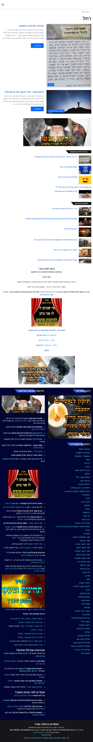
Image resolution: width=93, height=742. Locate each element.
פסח (88, 579)
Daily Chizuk (84, 449)
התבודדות (86, 495)
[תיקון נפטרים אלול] (85, 232)
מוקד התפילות (60, 738)
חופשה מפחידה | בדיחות (68, 167)
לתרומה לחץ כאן (38, 732)
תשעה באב (85, 653)
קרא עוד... (37, 46)
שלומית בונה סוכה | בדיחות (67, 177)
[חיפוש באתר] (90, 5)
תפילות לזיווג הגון (38, 429)
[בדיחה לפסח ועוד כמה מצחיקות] (85, 194)
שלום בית (86, 614)
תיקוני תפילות (84, 625)
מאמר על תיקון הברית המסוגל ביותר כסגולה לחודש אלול (57, 260)
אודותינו (27, 738)
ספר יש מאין (85, 540)
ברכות (87, 467)
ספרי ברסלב (85, 565)
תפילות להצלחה (38, 715)
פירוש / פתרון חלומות (28, 671)
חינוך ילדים (85, 502)
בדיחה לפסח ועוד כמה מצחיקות (66, 191)
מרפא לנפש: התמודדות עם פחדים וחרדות (73, 526)
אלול (88, 460)
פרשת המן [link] (37, 423)
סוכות (87, 530)
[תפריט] (3, 5)
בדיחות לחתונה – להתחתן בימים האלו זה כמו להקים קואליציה (55, 157)
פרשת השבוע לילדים (81, 586)
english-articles (83, 452)
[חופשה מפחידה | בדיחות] (85, 170)
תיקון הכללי (85, 621)
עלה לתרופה (85, 569)
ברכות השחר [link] (38, 447)
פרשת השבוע (84, 583)
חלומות (87, 505)
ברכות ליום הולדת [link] (38, 562)
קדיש (88, 590)
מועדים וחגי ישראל (82, 523)
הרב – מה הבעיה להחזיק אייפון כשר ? (64, 208)
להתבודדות (26, 513)
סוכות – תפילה (36, 630)
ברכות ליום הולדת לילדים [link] (31, 568)
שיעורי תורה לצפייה (82, 611)
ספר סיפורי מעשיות (82, 558)
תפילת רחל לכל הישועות (31, 26)
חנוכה (87, 509)
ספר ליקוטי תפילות (82, 551)
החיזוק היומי (85, 481)
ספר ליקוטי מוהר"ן (82, 544)
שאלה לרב (85, 604)
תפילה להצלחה (83, 635)
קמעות (6, 700)
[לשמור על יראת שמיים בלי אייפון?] (85, 253)
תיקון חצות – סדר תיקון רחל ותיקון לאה (24, 92)
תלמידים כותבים (83, 628)
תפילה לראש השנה (21, 645)
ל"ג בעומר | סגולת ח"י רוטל (31, 626)
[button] (46, 330)
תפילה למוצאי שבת (34, 687)
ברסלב (87, 474)
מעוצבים (12, 641)
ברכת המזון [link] (37, 433)
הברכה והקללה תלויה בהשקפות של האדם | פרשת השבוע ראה (55, 240)
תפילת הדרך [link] (37, 439)
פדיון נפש (86, 572)
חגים (88, 498)
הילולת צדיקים (84, 484)
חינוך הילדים (22, 519)
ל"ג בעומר (86, 519)
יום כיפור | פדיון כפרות (33, 622)
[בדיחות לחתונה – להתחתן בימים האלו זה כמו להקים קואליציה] (85, 160)
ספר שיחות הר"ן (83, 562)
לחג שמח (28, 637)
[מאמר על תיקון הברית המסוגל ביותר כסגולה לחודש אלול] (85, 261)
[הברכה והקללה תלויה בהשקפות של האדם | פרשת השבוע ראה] (85, 243)
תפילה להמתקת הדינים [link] (30, 555)
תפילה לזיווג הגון (83, 639)
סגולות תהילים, (18, 706)
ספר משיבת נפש (83, 555)
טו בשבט (86, 512)
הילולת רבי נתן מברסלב (80, 488)
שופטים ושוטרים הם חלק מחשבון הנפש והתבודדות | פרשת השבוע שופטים (51, 219)
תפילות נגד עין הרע (82, 650)
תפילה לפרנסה (20, 421)
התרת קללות (22, 653)
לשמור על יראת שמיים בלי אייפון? (65, 250)
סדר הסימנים (37, 645)
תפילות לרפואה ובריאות (80, 646)
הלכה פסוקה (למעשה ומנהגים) (77, 491)
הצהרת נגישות (46, 735)
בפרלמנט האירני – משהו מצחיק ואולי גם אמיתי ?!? (73, 187)
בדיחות (87, 463)
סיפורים (87, 533)
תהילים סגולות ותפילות (80, 618)
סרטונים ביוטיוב (25, 548)
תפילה (87, 632)
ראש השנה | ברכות (34, 641)
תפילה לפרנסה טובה (81, 643)
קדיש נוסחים (85, 593)
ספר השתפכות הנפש (81, 537)
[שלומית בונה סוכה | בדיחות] (85, 180)
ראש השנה (85, 600)
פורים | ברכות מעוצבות (33, 633)
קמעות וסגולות (84, 597)
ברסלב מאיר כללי (83, 477)
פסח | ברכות (37, 637)
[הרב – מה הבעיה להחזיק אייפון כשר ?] (85, 211)
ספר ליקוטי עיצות (83, 548)
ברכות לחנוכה (37, 618)
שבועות (87, 607)
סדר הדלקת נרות (17, 618)
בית (88, 12)
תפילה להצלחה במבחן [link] (23, 695)
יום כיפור (86, 516)
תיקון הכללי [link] (38, 451)
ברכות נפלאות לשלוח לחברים (14, 507)
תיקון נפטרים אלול (70, 229)
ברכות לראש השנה (82, 470)
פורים (88, 576)
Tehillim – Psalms (82, 456)
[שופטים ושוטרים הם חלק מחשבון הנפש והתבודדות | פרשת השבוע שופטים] (85, 221)
